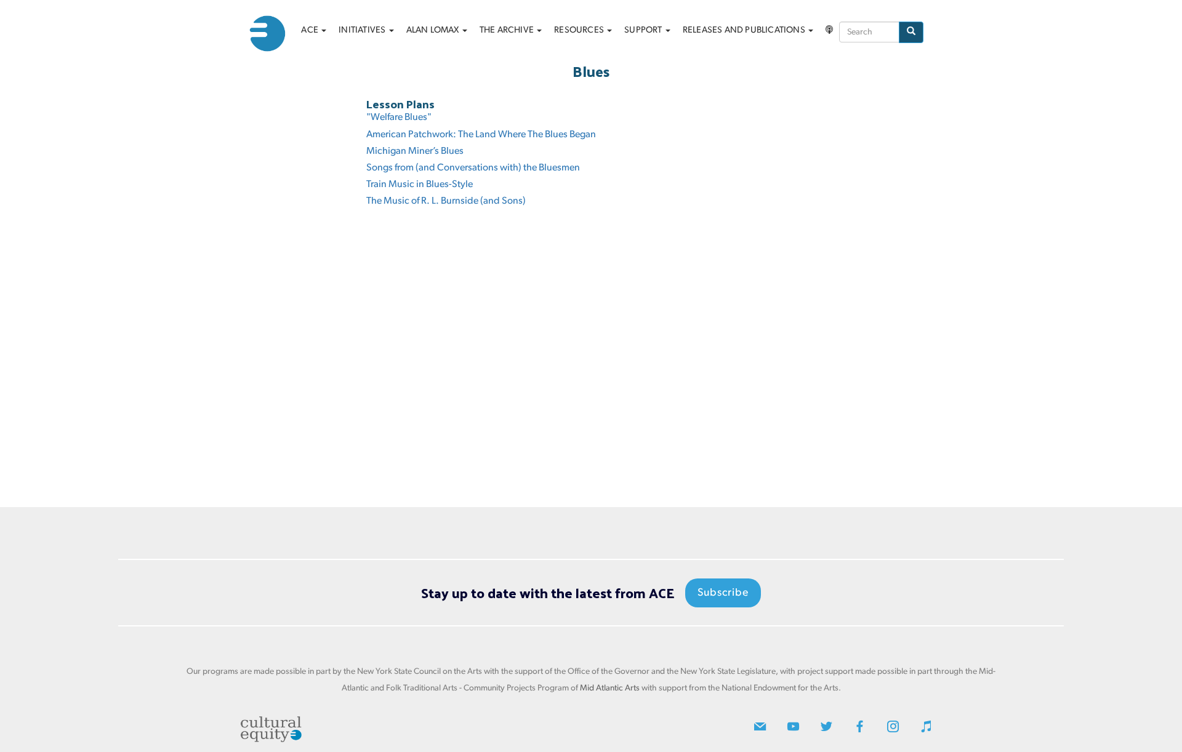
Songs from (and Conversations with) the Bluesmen (473, 168)
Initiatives (363, 30)
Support (644, 30)
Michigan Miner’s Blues (415, 151)
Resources (580, 30)
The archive (508, 30)
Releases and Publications (745, 30)
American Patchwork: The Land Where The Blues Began (481, 135)
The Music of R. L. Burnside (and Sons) (446, 201)
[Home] (272, 33)
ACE (310, 30)
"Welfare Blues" (399, 117)
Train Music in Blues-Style (419, 185)
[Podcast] (829, 30)
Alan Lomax (433, 30)
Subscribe (723, 593)
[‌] (760, 729)
